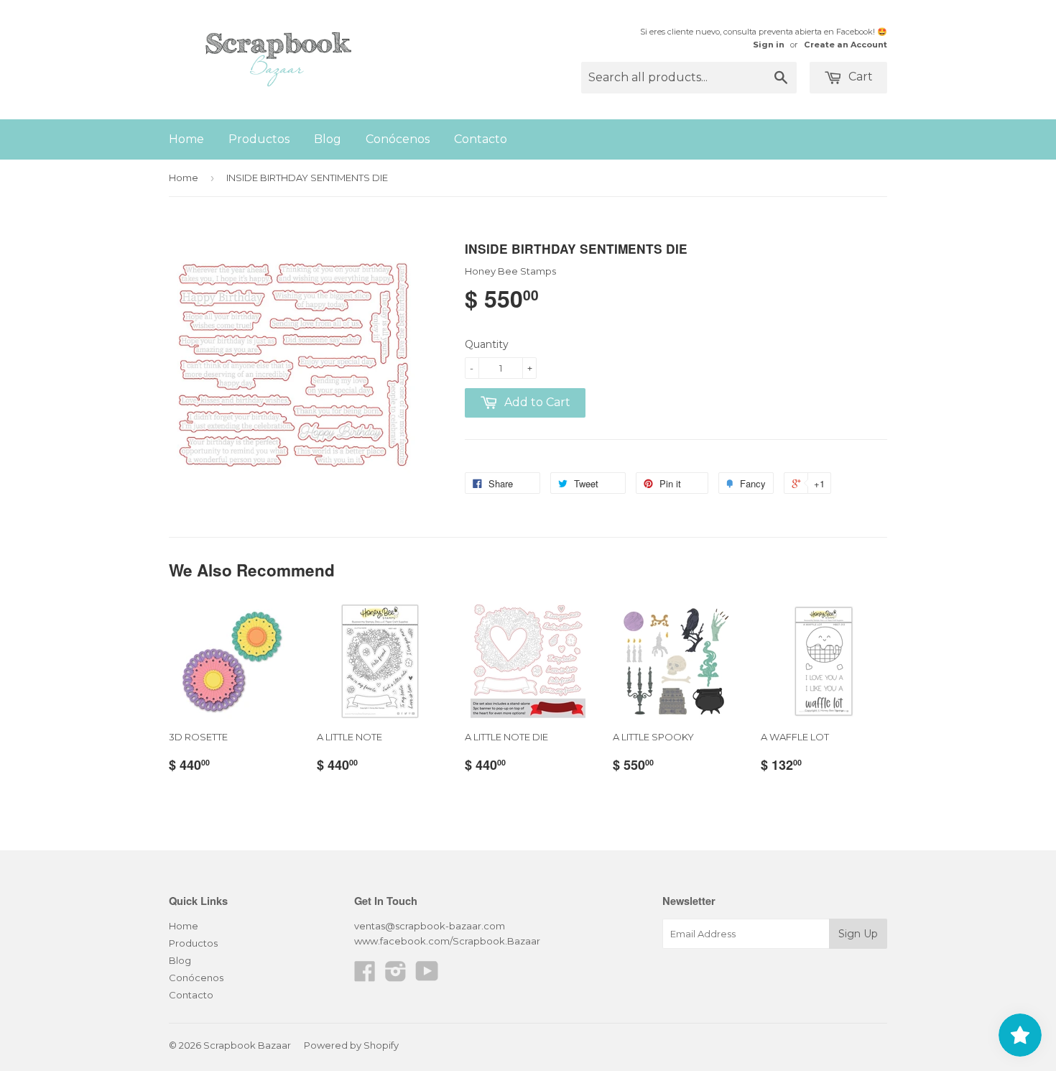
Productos (259, 139)
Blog (327, 139)
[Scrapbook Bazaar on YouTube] (427, 976)
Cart (859, 76)
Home (186, 139)
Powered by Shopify (351, 1045)
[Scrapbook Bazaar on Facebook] (365, 976)
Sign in (768, 45)
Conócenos (398, 139)
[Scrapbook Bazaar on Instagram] (396, 976)
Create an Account (845, 45)
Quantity (487, 344)
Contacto (480, 139)
